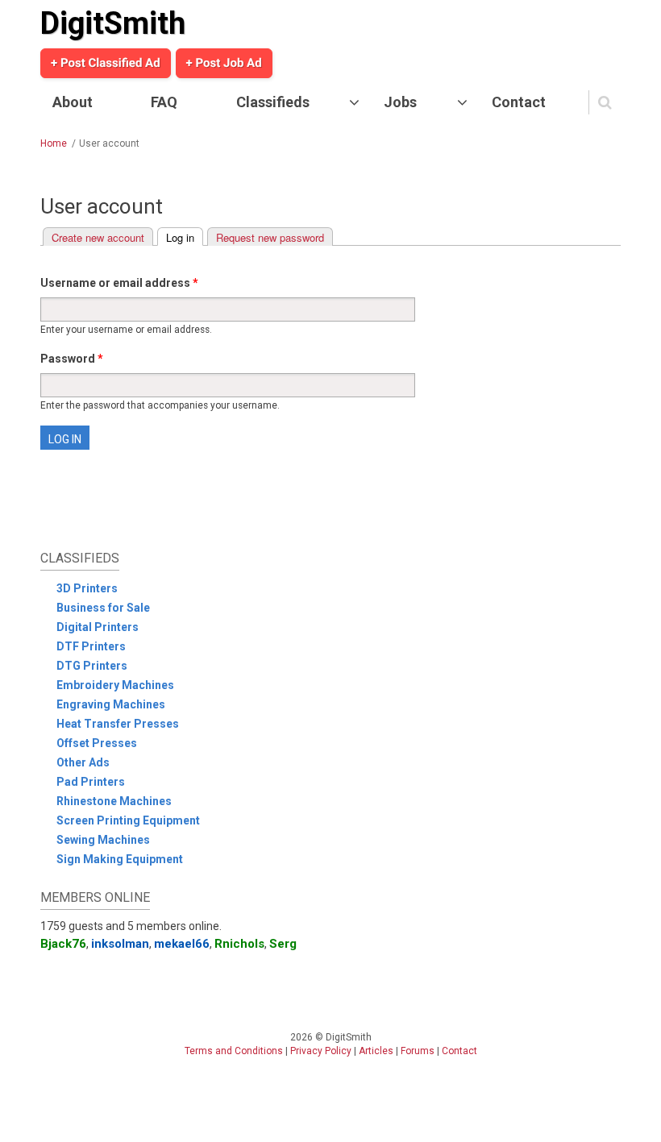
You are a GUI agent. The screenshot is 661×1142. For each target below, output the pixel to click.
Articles (376, 1051)
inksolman (120, 943)
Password (71, 358)
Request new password (270, 237)
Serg (283, 943)
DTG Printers (91, 665)
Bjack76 (63, 943)
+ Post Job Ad (224, 63)
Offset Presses (96, 743)
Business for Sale (103, 607)
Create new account (98, 237)
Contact (519, 101)
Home (53, 143)
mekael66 (182, 943)
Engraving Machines (110, 704)
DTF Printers (91, 646)
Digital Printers (97, 627)
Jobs (400, 101)
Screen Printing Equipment (128, 820)
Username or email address (119, 282)
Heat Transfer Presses (117, 723)
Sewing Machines (103, 839)
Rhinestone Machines (114, 801)
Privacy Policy (320, 1051)
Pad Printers (90, 781)
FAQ (164, 101)
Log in (184, 237)
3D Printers (87, 588)
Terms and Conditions (234, 1051)
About (72, 101)
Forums (417, 1051)
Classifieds (273, 101)
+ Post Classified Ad (105, 63)
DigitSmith (112, 23)
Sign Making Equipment (119, 859)
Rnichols (239, 943)
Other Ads (83, 762)
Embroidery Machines (115, 685)
